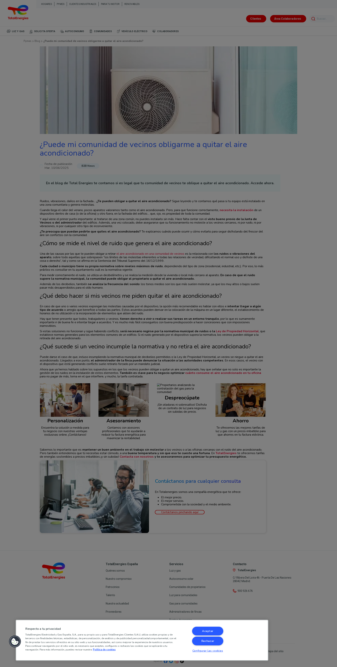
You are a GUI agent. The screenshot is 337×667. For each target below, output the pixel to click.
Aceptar (207, 631)
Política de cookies (104, 649)
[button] (15, 641)
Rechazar (207, 641)
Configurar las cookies (207, 651)
